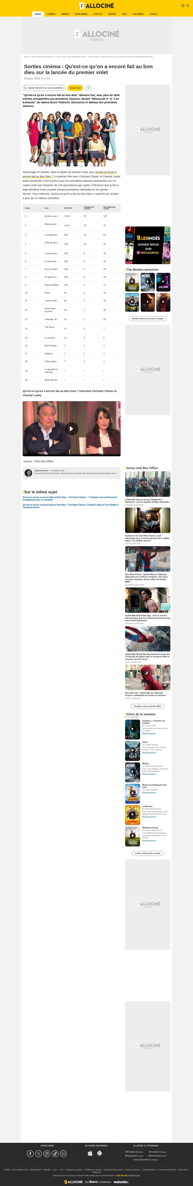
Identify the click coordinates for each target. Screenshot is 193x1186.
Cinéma (51, 14)
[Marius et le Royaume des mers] (132, 794)
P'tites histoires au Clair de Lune (52, 361)
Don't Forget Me (52, 345)
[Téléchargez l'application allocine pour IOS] (91, 1153)
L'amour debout (52, 300)
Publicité (46, 1170)
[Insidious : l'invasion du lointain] (132, 730)
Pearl (47, 293)
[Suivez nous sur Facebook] (31, 1153)
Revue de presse (133, 1170)
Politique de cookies (74, 1170)
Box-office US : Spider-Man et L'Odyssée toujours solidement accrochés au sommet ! (145, 694)
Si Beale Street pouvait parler (52, 242)
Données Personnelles (113, 1170)
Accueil (26, 57)
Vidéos (112, 14)
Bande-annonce (149, 733)
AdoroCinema (155, 1155)
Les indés (138, 14)
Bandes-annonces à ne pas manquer (148, 319)
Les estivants (51, 235)
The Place (49, 327)
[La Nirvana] (132, 815)
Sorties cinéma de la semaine (147, 853)
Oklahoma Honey (150, 828)
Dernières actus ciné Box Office (147, 706)
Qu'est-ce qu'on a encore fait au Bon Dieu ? (52, 216)
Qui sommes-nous (20, 1170)
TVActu (98, 14)
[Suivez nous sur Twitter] (39, 1153)
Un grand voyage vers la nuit (52, 277)
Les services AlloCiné (167, 1170)
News (38, 14)
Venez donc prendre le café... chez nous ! (52, 308)
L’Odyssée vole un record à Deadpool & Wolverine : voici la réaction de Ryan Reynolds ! (147, 500)
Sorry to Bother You (52, 269)
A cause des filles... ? (52, 261)
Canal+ (154, 14)
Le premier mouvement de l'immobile (52, 338)
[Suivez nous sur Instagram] (47, 1153)
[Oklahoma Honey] (132, 836)
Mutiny (145, 763)
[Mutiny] (132, 772)
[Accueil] (96, 5)
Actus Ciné (61, 57)
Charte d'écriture (149, 1170)
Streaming (81, 14)
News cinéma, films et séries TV (43, 57)
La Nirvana (147, 806)
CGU (55, 1170)
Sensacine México (142, 1159)
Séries (65, 14)
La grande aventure (52, 369)
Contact (7, 1170)
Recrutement (35, 1170)
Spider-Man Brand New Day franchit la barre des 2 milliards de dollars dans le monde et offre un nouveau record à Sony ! (147, 656)
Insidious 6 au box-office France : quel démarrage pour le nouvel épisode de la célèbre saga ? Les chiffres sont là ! (147, 538)
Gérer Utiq (183, 1170)
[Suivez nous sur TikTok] (55, 1153)
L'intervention (51, 253)
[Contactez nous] (64, 1153)
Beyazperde (131, 1155)
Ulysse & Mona (52, 285)
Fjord (144, 742)
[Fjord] (132, 751)
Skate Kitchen (51, 380)
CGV (61, 1170)
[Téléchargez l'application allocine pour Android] (101, 1153)
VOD (124, 14)
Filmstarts (130, 1151)
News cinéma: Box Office (76, 57)
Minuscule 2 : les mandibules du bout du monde (52, 224)
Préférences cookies (93, 1170)
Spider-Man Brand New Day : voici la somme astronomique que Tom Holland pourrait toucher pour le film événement (147, 618)
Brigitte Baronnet (41, 470)
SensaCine (153, 1151)
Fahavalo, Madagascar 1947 (52, 319)
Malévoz (49, 353)
